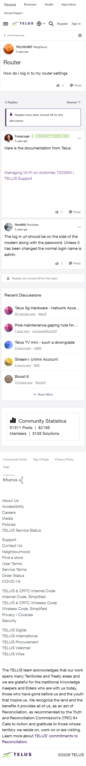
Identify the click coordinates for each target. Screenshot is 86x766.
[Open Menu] (80, 35)
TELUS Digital (14, 630)
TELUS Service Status (21, 530)
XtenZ (42, 314)
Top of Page (41, 459)
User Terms (12, 563)
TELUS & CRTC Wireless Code (29, 602)
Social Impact (13, 13)
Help (6, 467)
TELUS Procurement (20, 642)
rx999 (37, 348)
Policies (9, 524)
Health (49, 4)
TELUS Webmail (16, 647)
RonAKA (20, 224)
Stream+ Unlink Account (36, 359)
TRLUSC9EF (24, 47)
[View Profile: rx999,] (8, 345)
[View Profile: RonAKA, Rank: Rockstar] (8, 227)
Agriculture (69, 4)
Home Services (16, 35)
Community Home (15, 459)
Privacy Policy (64, 459)
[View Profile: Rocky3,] (8, 379)
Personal (10, 4)
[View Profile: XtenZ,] (8, 310)
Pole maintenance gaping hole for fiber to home (44, 325)
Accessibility (13, 506)
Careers (9, 512)
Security (9, 620)
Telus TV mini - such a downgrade (45, 342)
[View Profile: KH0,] (8, 362)
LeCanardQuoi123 (44, 331)
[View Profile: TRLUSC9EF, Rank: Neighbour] (8, 49)
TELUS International (20, 636)
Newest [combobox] (74, 102)
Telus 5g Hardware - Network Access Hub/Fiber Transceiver (47, 308)
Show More (45, 394)
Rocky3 (40, 382)
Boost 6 (22, 376)
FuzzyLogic (22, 136)
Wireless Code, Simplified (24, 608)
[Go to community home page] (22, 24)
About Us (10, 500)
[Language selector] (41, 23)
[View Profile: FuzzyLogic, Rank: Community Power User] (8, 138)
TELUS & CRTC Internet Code (28, 590)
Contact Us (12, 545)
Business (30, 4)
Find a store (12, 557)
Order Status (13, 575)
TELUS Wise (13, 654)
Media (7, 518)
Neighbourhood (16, 551)
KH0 (36, 365)
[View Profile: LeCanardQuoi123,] (8, 328)
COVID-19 (11, 581)
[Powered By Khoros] (43, 479)
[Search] (51, 23)
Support (9, 539)
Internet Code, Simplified (24, 596)
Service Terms (14, 569)
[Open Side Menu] (5, 24)
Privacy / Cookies (17, 614)
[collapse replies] (43, 133)
